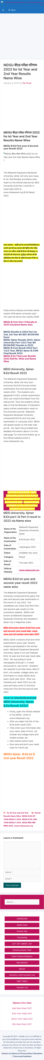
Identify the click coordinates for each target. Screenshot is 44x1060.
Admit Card (22, 925)
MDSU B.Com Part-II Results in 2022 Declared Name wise (20, 323)
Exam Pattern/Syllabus (22, 956)
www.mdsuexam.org (23, 826)
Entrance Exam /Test (22, 950)
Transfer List (22, 987)
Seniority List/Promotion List (22, 975)
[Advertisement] (22, 35)
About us (15, 1053)
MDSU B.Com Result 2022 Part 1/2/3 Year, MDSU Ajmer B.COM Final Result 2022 (20, 351)
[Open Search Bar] (3, 10)
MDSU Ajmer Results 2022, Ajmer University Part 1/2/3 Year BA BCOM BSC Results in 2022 (21, 343)
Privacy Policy (26, 1053)
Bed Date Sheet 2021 (22, 1008)
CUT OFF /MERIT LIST (22, 944)
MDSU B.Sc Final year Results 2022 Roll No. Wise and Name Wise (19, 359)
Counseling (22, 937)
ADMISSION (22, 919)
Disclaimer (38, 1053)
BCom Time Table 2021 (22, 1019)
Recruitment (22, 962)
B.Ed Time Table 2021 (22, 1013)
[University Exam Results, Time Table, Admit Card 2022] (22, 3)
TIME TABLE (22, 981)
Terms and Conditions (22, 1056)
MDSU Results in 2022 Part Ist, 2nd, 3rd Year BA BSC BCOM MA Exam (21, 334)
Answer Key (22, 931)
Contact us (6, 1053)
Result (38, 813)
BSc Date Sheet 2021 (22, 1024)
